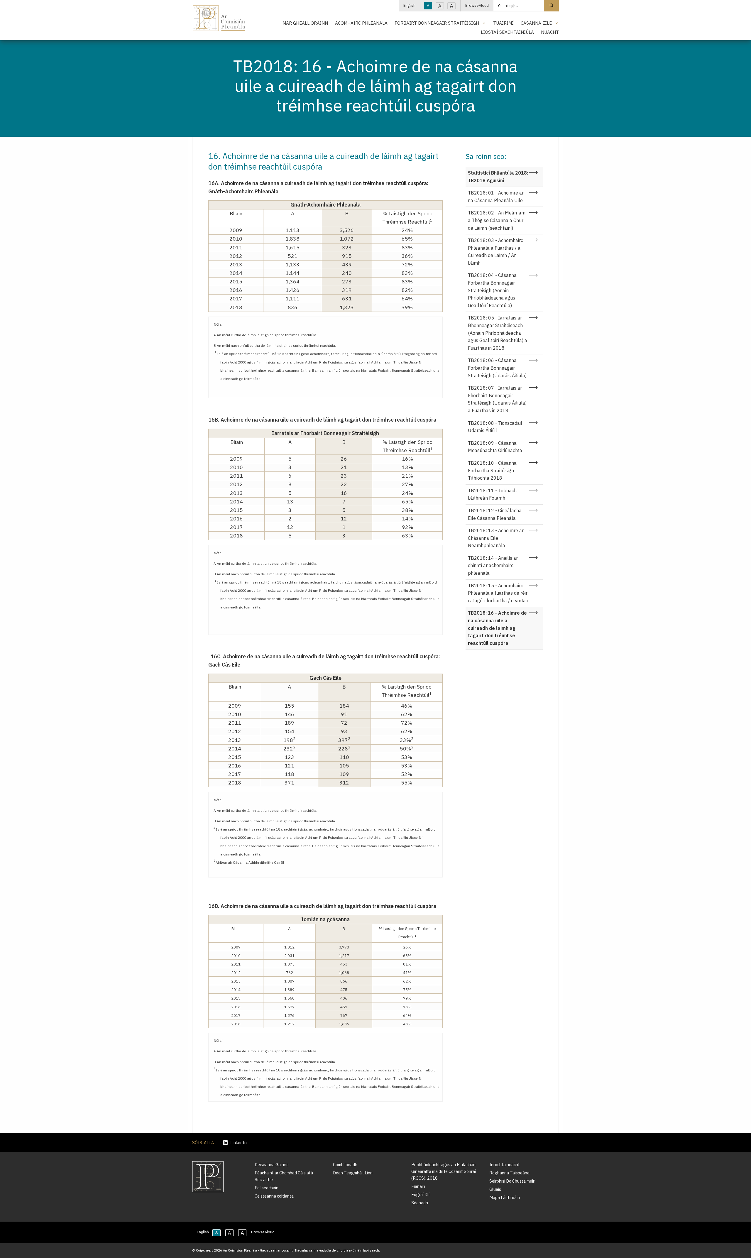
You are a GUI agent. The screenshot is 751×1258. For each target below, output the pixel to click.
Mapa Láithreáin (504, 1197)
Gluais (495, 1189)
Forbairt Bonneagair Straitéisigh (437, 23)
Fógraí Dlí (420, 1194)
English (409, 5)
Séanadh (419, 1202)
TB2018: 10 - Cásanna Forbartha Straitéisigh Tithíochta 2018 (492, 470)
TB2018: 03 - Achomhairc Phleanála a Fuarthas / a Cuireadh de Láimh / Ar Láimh (495, 251)
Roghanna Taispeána (509, 1173)
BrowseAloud (477, 5)
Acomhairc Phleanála (361, 23)
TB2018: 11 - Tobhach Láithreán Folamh (492, 494)
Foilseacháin (266, 1188)
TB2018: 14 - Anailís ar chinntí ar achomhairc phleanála (493, 565)
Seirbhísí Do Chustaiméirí (512, 1181)
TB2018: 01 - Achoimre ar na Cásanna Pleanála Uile (496, 196)
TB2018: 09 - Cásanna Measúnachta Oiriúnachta (495, 447)
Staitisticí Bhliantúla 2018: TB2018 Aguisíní (498, 176)
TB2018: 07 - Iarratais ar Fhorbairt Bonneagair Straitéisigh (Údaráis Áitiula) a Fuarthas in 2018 (497, 399)
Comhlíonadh (345, 1164)
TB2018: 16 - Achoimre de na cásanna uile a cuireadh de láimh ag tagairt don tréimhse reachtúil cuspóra (497, 628)
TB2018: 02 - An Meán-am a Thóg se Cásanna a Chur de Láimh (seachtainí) (496, 220)
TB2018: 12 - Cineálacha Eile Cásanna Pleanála (495, 514)
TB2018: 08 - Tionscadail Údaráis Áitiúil (495, 427)
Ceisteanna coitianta (274, 1196)
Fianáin (418, 1186)
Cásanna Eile (536, 23)
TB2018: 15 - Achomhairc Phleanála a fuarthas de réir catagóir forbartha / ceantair (498, 593)
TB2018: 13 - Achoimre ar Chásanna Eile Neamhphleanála (496, 537)
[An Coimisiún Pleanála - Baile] (219, 18)
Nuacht (550, 32)
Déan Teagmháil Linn (353, 1173)
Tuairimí (503, 23)
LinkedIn (238, 1142)
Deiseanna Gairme (272, 1164)
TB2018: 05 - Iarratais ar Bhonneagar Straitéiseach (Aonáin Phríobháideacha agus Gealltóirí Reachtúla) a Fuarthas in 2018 (497, 333)
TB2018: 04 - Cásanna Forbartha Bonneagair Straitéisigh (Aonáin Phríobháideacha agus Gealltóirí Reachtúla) (492, 290)
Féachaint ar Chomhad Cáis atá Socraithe (284, 1176)
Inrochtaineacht (504, 1164)
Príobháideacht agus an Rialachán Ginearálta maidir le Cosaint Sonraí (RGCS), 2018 (443, 1171)
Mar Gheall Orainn (305, 23)
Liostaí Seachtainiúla (507, 32)
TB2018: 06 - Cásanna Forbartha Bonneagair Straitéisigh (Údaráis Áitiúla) (497, 367)
